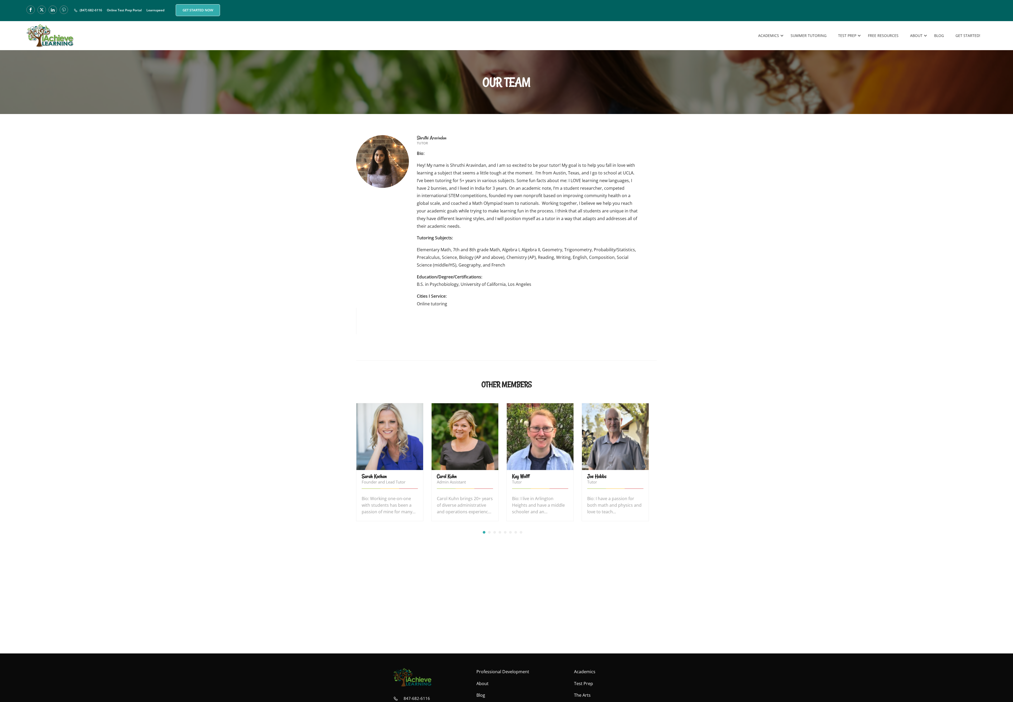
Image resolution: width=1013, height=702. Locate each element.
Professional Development (502, 672)
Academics (768, 35)
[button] (484, 532)
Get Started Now (198, 10)
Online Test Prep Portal (124, 10)
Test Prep (847, 35)
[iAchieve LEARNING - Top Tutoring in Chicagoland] (50, 36)
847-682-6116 (417, 698)
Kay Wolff (520, 476)
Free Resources (883, 35)
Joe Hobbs (596, 476)
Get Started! (967, 35)
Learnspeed (155, 10)
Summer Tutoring (808, 35)
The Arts (582, 695)
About (916, 35)
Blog (939, 35)
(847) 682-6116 (91, 10)
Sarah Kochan (374, 476)
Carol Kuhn (447, 476)
